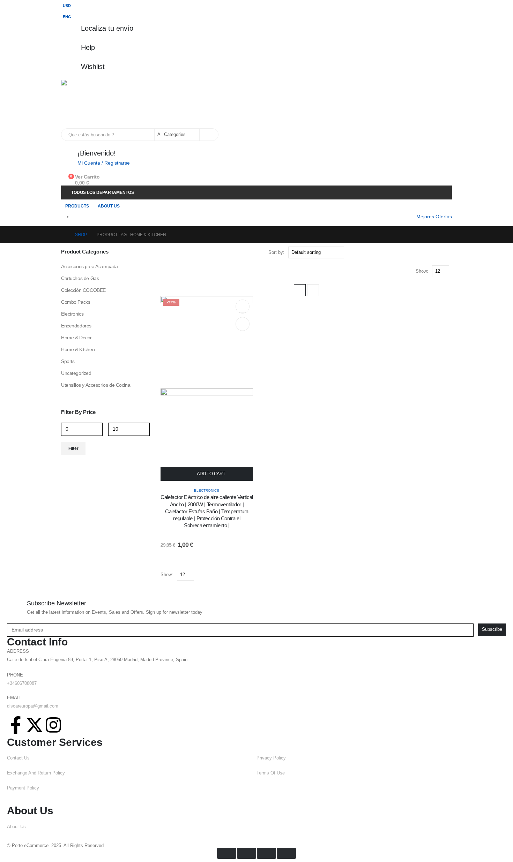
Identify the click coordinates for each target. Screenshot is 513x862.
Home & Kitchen (78, 349)
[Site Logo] (84, 104)
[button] (300, 290)
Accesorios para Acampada (89, 266)
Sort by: (276, 252)
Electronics (206, 490)
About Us (109, 206)
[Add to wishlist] (242, 306)
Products (77, 206)
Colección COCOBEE (83, 290)
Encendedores (76, 325)
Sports (67, 361)
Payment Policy (23, 788)
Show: (422, 271)
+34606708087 (22, 683)
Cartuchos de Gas (80, 278)
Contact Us (18, 758)
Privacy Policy (271, 758)
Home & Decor (76, 337)
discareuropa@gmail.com (32, 706)
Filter (73, 448)
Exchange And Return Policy (36, 773)
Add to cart (211, 473)
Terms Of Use (270, 773)
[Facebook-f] (15, 725)
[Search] (208, 135)
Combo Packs (75, 302)
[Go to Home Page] (63, 234)
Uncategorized (76, 373)
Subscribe (492, 629)
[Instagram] (53, 725)
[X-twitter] (34, 725)
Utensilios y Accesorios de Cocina (95, 385)
